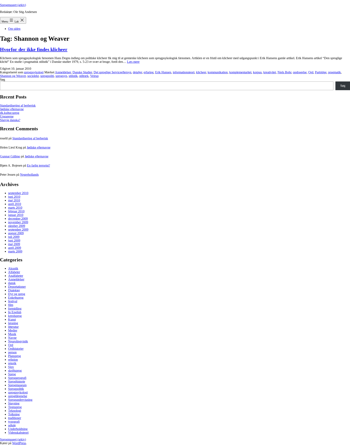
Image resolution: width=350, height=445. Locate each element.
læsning (13, 323)
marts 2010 (15, 207)
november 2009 (18, 222)
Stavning (13, 403)
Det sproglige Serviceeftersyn (112, 72)
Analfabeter (15, 275)
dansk (12, 283)
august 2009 (16, 233)
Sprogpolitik (16, 388)
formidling (14, 308)
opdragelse (300, 72)
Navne (12, 337)
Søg (2, 79)
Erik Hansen (163, 72)
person (12, 352)
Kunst (12, 319)
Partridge (321, 72)
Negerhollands (29, 174)
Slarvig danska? (10, 120)
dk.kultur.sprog (9, 112)
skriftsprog (15, 370)
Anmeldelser (63, 72)
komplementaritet (240, 72)
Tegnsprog (15, 407)
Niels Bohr (284, 72)
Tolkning (14, 414)
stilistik (73, 76)
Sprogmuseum (17, 385)
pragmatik (334, 72)
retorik (12, 363)
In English (14, 312)
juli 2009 (13, 237)
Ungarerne (7, 116)
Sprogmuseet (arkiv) (13, 5)
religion (13, 359)
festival (12, 301)
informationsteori (183, 72)
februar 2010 (16, 211)
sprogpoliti (47, 76)
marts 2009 (15, 251)
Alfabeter (14, 272)
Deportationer (17, 286)
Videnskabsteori (18, 432)
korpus (257, 72)
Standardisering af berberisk (18, 105)
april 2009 (14, 247)
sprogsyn (61, 76)
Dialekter (14, 290)
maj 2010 (14, 200)
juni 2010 (14, 196)
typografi (14, 421)
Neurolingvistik (18, 341)
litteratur (13, 326)
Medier (12, 330)
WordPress (19, 443)
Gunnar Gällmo (10, 156)
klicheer (201, 72)
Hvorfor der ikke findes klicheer (33, 49)
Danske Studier (82, 72)
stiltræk (84, 76)
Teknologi (14, 410)
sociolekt (33, 76)
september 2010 (18, 193)
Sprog (12, 374)
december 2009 (18, 218)
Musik (12, 334)
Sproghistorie (16, 381)
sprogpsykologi (34, 72)
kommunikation (218, 72)
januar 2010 (15, 215)
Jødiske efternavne (12, 109)
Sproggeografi (17, 378)
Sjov (11, 367)
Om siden (14, 28)
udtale (12, 425)
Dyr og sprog (16, 294)
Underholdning (18, 429)
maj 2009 (14, 244)
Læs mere (133, 61)
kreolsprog (15, 316)
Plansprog (14, 356)
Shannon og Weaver (13, 76)
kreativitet (269, 72)
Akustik (13, 268)
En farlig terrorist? (38, 165)
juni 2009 (14, 240)
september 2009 (18, 229)
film (10, 305)
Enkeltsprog (15, 297)
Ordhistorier (15, 348)
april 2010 (14, 204)
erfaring (149, 72)
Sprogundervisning (20, 399)
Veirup (94, 76)
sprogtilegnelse (17, 396)
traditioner (14, 418)
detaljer (137, 72)
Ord (310, 72)
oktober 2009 (16, 226)
